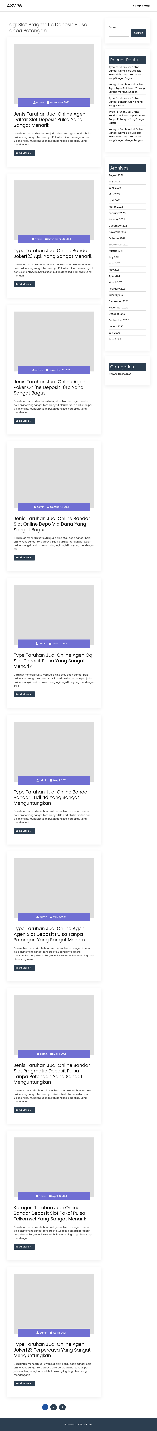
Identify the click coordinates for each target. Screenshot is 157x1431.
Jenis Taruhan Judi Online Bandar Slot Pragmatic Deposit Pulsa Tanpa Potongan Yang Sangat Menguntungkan (52, 1074)
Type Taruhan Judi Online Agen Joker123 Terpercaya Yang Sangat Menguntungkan (52, 1350)
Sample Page (141, 5)
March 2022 (116, 207)
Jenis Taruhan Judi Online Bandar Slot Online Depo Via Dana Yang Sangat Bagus (52, 524)
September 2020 (119, 320)
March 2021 (115, 282)
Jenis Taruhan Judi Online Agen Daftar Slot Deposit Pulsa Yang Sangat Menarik (49, 119)
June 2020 (115, 339)
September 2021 (118, 244)
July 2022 (114, 181)
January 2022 (117, 219)
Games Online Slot (120, 374)
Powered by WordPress (78, 1424)
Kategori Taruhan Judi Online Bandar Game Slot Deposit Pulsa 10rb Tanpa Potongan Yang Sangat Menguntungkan (126, 134)
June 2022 (115, 188)
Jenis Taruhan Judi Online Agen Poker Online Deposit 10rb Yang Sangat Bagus (49, 387)
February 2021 (117, 288)
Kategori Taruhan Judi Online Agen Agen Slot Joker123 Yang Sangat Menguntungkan (127, 88)
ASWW (15, 5)
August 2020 (116, 326)
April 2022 (115, 200)
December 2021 (118, 225)
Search (113, 27)
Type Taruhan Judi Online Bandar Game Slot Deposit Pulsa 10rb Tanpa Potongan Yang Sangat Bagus (125, 72)
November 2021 (118, 232)
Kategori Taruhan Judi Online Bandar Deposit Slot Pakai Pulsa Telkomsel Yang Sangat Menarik (50, 1213)
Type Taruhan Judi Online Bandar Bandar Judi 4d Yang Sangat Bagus (126, 101)
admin (40, 102)
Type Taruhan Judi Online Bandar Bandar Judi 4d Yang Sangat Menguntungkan (51, 797)
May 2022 (114, 194)
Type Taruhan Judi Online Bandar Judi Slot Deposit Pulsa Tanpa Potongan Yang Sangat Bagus (127, 117)
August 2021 (116, 251)
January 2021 (116, 295)
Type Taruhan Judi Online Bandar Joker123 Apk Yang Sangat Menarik (53, 253)
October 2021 (117, 238)
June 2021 (114, 263)
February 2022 (117, 213)
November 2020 (118, 307)
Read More (22, 153)
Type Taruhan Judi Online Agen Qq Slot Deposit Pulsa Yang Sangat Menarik (53, 661)
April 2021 (114, 276)
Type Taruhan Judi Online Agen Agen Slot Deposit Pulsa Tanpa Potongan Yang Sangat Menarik (50, 934)
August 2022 (116, 175)
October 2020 (117, 314)
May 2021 (114, 270)
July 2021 (114, 257)
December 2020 (118, 301)
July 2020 (114, 333)
